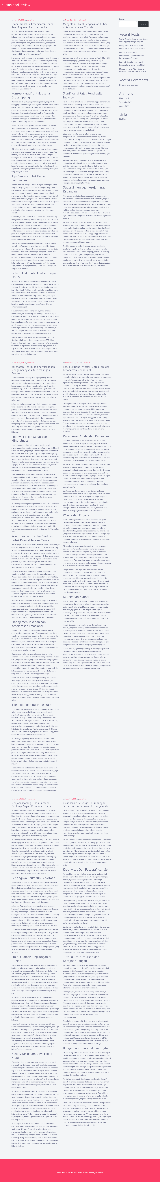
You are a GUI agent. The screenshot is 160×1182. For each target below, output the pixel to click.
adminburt (30, 20)
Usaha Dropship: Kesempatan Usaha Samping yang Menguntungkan (32, 25)
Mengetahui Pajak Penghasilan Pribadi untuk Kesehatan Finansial (85, 25)
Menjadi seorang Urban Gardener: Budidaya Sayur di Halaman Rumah (32, 804)
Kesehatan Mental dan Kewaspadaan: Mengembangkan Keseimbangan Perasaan (33, 370)
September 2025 (125, 102)
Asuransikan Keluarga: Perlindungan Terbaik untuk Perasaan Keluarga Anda (85, 804)
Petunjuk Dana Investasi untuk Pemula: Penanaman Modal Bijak (86, 368)
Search (122, 19)
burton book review (16, 4)
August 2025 (124, 106)
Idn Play (122, 119)
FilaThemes (99, 1173)
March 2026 (124, 98)
